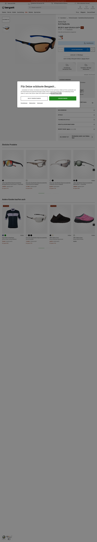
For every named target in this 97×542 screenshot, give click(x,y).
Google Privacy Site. (56, 93)
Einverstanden (62, 98)
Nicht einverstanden (34, 98)
